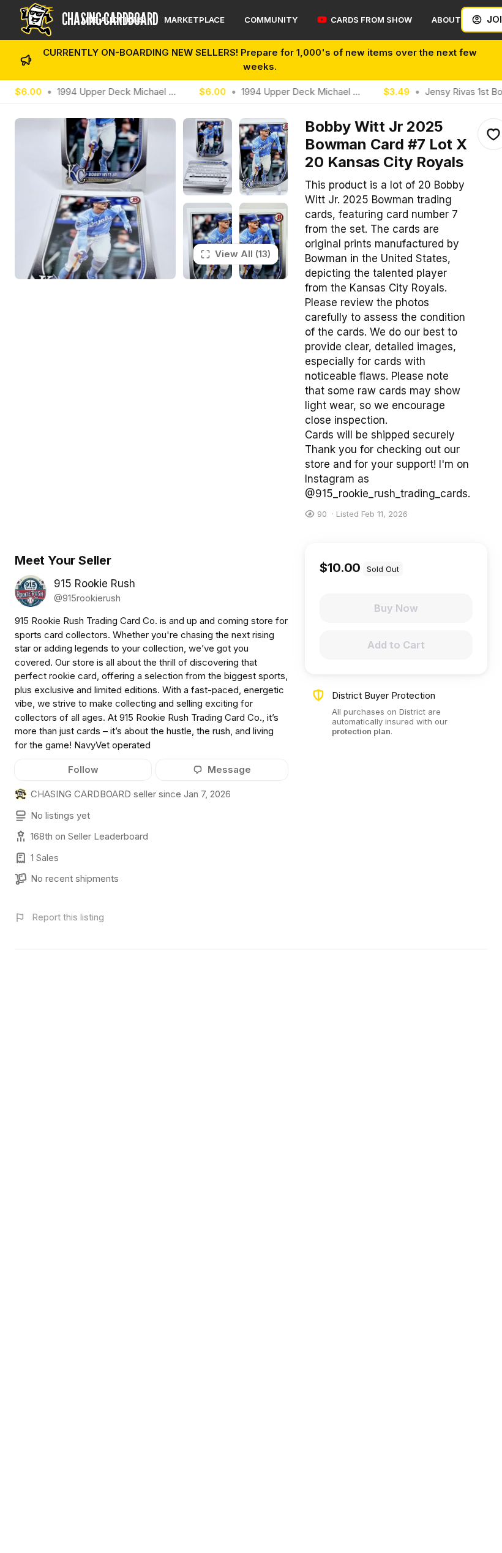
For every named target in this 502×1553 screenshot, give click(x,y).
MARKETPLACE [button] (194, 19)
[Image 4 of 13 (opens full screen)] (207, 241)
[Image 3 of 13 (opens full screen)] (263, 156)
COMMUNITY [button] (271, 19)
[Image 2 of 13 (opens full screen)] (207, 156)
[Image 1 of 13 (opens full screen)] (95, 198)
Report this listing (68, 917)
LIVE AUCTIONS (112, 19)
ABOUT (446, 19)
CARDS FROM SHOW (371, 19)
